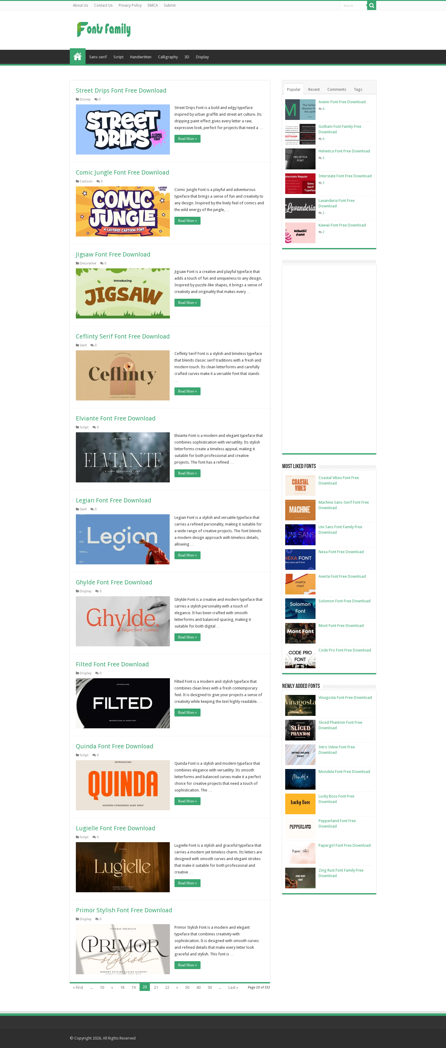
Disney (85, 99)
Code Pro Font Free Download (345, 650)
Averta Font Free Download (342, 576)
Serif (83, 345)
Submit (170, 5)
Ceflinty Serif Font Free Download (123, 336)
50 (210, 987)
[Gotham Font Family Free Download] (300, 134)
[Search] (371, 5)
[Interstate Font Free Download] (300, 183)
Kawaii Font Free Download (342, 225)
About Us (80, 5)
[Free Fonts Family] (104, 28)
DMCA (153, 5)
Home (78, 56)
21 (156, 987)
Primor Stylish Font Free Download (124, 910)
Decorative (88, 263)
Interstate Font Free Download (345, 176)
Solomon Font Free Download (344, 601)
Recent (314, 89)
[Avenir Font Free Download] (300, 109)
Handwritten (140, 57)
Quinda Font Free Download (115, 746)
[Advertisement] (261, 30)
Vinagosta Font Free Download (345, 697)
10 (102, 987)
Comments (336, 89)
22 (167, 987)
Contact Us (103, 5)
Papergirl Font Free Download (345, 845)
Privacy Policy (130, 5)
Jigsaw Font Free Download (113, 254)
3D (186, 57)
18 (122, 987)
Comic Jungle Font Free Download (122, 172)
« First (78, 987)
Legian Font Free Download (113, 500)
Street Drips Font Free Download (121, 90)
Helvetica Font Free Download (344, 151)
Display (202, 57)
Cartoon (86, 181)
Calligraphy (168, 57)
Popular (294, 89)
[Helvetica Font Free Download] (300, 158)
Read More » (187, 139)
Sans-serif (98, 57)
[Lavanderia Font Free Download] (300, 208)
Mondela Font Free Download (344, 771)
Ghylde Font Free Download (114, 582)
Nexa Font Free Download (341, 552)
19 (133, 987)
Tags (358, 89)
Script (118, 57)
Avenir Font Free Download (342, 102)
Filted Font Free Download (112, 664)
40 (198, 987)
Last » (233, 987)
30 (187, 987)
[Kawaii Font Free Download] (300, 233)
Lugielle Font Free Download (115, 828)
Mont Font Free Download (341, 625)
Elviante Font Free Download (116, 418)
